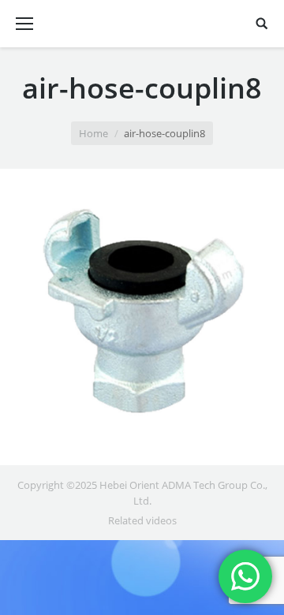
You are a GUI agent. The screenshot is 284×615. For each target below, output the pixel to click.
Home (93, 133)
